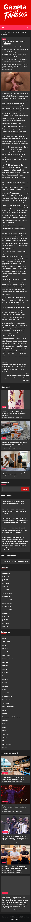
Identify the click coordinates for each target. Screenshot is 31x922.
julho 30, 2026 (18, 476)
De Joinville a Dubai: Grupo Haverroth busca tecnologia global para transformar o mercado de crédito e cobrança (15, 530)
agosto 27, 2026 (19, 781)
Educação (5, 669)
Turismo (4, 737)
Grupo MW (5, 693)
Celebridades (6, 655)
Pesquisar (5, 482)
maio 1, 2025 (19, 46)
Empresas (5, 672)
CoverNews (25, 917)
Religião (4, 727)
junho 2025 (5, 620)
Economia (5, 665)
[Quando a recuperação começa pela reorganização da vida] (15, 461)
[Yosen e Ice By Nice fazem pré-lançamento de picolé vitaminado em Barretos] (15, 399)
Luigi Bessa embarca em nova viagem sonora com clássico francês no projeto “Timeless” (14, 511)
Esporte (4, 676)
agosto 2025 (6, 613)
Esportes (5, 679)
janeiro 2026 (6, 596)
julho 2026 (5, 576)
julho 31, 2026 (18, 448)
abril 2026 (5, 586)
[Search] (28, 27)
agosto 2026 (6, 573)
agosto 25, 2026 (19, 417)
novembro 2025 (7, 603)
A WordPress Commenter (10, 561)
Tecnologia (5, 734)
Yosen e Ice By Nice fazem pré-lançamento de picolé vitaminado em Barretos (14, 413)
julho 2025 (5, 616)
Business (5, 648)
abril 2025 (5, 626)
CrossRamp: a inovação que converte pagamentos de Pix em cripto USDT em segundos (16, 377)
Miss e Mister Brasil (8, 706)
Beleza (4, 645)
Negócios (5, 720)
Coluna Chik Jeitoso (8, 658)
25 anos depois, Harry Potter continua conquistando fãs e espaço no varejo (13, 502)
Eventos (4, 682)
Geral (4, 689)
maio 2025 (5, 623)
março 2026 (5, 590)
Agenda (4, 638)
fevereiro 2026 (7, 593)
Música (4, 713)
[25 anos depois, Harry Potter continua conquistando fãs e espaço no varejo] (15, 765)
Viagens (4, 747)
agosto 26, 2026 (19, 909)
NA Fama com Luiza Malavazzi (11, 717)
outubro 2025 (6, 606)
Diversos (5, 662)
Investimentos (6, 700)
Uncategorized (7, 744)
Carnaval (5, 652)
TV (3, 741)
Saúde (4, 39)
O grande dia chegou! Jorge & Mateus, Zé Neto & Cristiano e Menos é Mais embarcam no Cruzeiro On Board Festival (14, 367)
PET (3, 724)
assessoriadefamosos (9, 46)
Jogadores (5, 703)
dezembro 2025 (7, 600)
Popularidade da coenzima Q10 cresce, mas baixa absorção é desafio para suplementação (14, 444)
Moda (4, 710)
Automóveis (6, 641)
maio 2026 (5, 583)
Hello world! (24, 561)
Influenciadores (7, 696)
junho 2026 (5, 580)
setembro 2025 (7, 610)
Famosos (5, 686)
